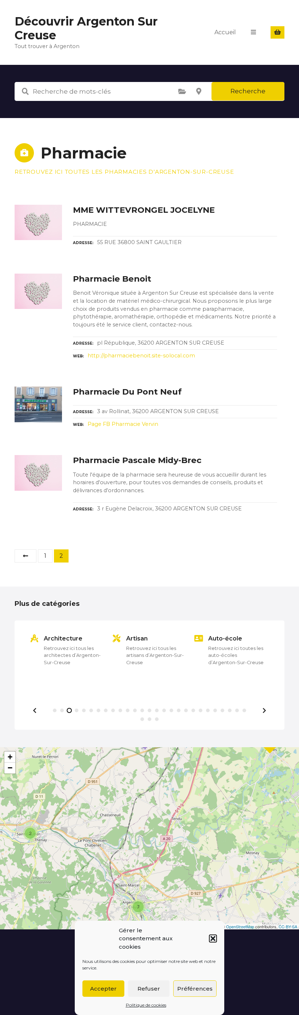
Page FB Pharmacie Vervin (123, 424)
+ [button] (10, 756)
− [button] (10, 767)
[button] (213, 938)
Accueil (225, 32)
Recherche (247, 91)
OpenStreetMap (240, 926)
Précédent (25, 556)
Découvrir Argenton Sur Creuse (86, 28)
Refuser (148, 988)
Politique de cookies (146, 1005)
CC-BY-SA (288, 926)
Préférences (195, 988)
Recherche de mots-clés (25, 91)
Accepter (103, 988)
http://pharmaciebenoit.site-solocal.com (141, 355)
